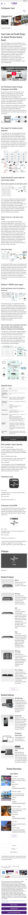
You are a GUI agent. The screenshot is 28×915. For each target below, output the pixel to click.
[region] (14, 896)
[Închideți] (26, 879)
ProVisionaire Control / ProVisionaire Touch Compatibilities (14, 438)
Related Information (6, 28)
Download (3, 570)
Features (13, 849)
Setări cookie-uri (14, 904)
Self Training (13, 852)
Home (2, 866)
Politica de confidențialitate (11, 900)
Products (9, 866)
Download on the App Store (7, 499)
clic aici (3, 897)
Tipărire (3, 900)
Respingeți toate (14, 908)
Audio (6, 866)
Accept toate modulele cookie (14, 912)
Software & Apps (16, 866)
